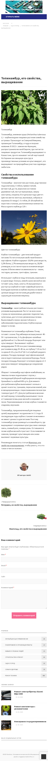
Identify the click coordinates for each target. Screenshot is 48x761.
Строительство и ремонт (14, 657)
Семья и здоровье (11, 669)
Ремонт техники (11, 675)
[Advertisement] (24, 53)
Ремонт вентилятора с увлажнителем (24, 707)
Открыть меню (12, 17)
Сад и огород (10, 663)
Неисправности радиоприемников (30, 721)
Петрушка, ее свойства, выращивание (19, 505)
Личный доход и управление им (16, 639)
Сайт (3, 576)
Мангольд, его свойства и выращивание (28, 529)
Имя (3, 554)
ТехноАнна (24, 7)
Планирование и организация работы (18, 645)
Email (4, 565)
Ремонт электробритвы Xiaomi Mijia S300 (28, 692)
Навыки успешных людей (14, 651)
